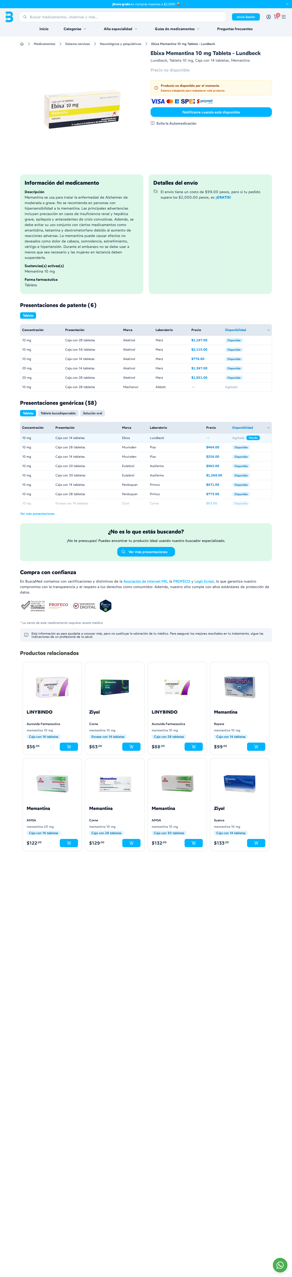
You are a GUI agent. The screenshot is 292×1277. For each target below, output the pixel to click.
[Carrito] (276, 17)
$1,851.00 (206, 378)
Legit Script (204, 581)
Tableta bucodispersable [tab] (58, 413)
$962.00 (217, 466)
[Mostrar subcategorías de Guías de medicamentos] (198, 28)
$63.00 (217, 503)
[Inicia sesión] (268, 17)
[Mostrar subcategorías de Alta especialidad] (136, 28)
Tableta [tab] (28, 315)
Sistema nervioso (77, 43)
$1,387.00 (206, 368)
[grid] (146, 358)
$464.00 (217, 447)
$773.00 (217, 494)
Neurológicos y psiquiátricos (120, 43)
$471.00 (217, 485)
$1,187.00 (206, 340)
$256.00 (217, 457)
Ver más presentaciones (37, 513)
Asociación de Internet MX (145, 581)
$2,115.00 (206, 349)
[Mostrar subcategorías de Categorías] (85, 28)
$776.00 (206, 359)
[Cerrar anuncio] (287, 4)
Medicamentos (44, 43)
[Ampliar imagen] (80, 110)
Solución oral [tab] (92, 413)
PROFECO (181, 581)
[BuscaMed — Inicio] (9, 16)
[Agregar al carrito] (69, 747)
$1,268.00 (217, 475)
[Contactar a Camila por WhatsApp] (280, 1265)
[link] (284, 17)
